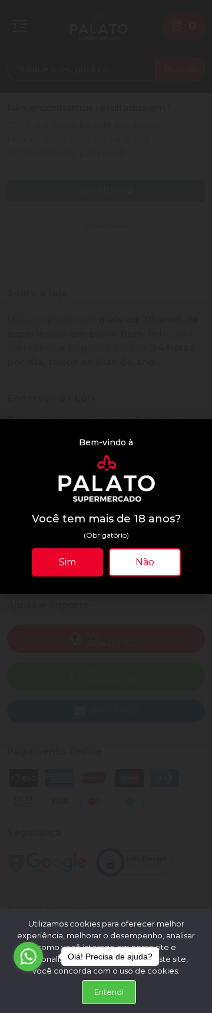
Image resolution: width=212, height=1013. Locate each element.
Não (144, 562)
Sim (67, 562)
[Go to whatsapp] (28, 956)
